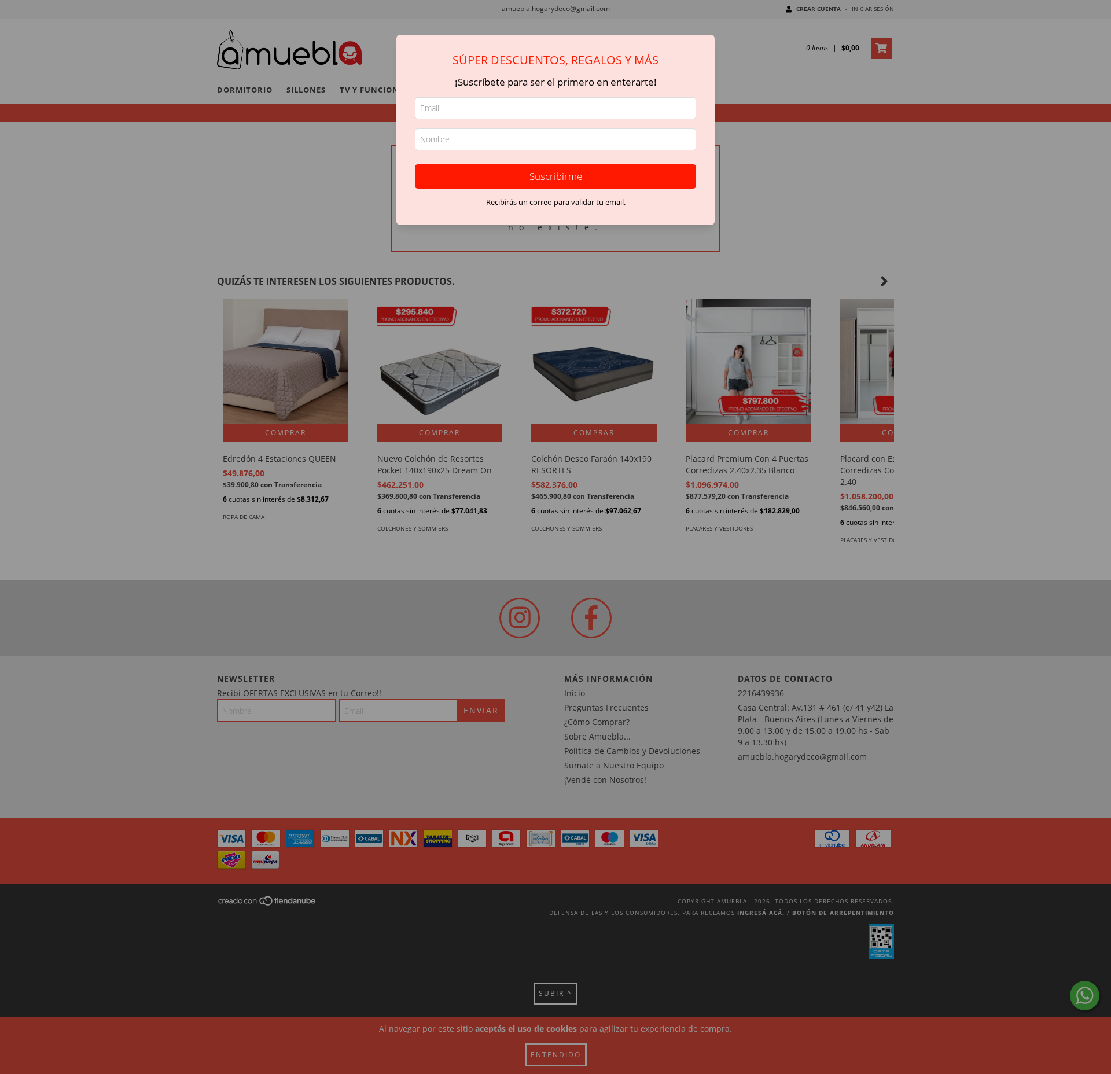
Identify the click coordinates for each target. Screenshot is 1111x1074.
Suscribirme (555, 176)
